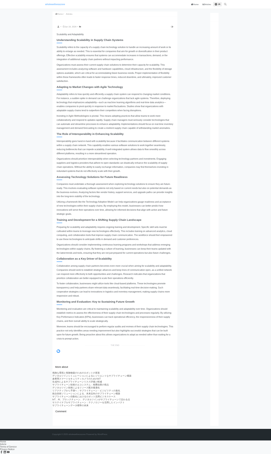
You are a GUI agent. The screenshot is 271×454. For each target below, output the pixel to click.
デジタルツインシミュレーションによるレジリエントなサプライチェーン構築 (91, 376)
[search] (225, 4)
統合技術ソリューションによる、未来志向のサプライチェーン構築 (86, 393)
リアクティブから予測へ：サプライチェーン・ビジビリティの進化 (86, 390)
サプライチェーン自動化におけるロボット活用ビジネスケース (84, 396)
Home (196, 4)
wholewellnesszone (55, 4)
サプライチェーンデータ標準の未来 (70, 405)
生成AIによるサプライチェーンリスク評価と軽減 (77, 381)
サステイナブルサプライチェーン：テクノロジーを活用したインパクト (88, 402)
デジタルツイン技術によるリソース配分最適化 (76, 387)
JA (219, 4)
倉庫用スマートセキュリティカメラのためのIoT (76, 379)
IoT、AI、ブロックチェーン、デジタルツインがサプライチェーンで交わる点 (91, 399)
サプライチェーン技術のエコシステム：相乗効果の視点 (80, 384)
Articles (208, 4)
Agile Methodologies (78, 116)
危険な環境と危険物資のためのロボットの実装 (76, 373)
